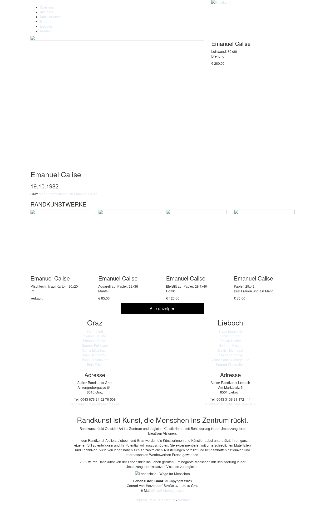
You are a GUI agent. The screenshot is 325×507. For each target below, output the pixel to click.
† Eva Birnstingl (230, 331)
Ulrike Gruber (230, 336)
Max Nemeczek (94, 355)
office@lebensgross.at (168, 490)
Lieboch (46, 26)
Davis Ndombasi (230, 350)
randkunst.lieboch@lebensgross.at (230, 404)
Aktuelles (47, 12)
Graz (43, 21)
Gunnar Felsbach (95, 345)
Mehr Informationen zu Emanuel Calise (68, 194)
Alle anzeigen (162, 308)
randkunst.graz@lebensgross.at (95, 404)
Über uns (47, 7)
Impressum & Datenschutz (155, 499)
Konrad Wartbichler (230, 364)
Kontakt (45, 31)
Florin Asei (95, 331)
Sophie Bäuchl (95, 336)
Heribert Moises (230, 345)
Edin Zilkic (94, 364)
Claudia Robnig (230, 355)
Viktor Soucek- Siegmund (230, 359)
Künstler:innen (51, 16)
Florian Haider (230, 340)
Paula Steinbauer (95, 359)
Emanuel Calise (95, 340)
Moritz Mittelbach (95, 350)
